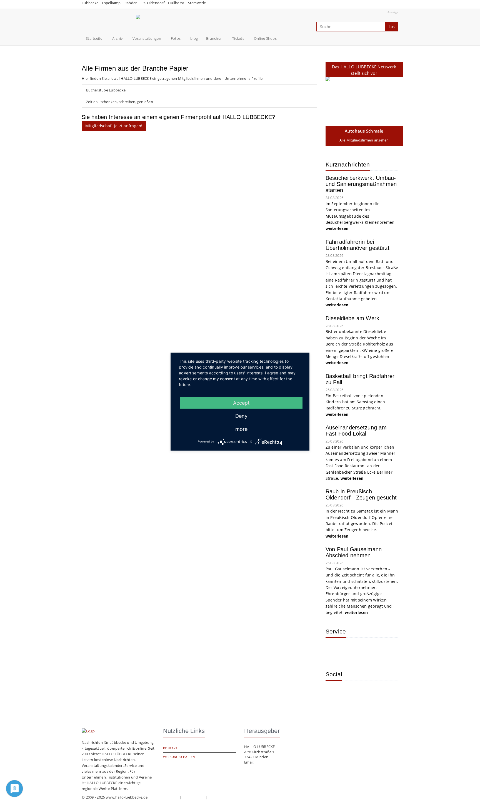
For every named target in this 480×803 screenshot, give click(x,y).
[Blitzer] (352, 650)
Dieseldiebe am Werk (352, 318)
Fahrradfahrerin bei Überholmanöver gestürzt (358, 245)
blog (194, 38)
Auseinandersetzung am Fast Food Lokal (356, 430)
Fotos (176, 38)
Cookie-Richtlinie (222, 797)
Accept (241, 403)
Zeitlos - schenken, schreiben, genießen (119, 101)
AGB (175, 797)
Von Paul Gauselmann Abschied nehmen (354, 552)
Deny (241, 416)
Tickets (238, 38)
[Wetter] (334, 650)
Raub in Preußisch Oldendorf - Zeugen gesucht (361, 494)
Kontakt (170, 748)
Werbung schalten (179, 757)
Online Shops (265, 38)
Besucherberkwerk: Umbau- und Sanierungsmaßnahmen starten (361, 184)
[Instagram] (334, 693)
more (241, 429)
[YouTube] (352, 693)
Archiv (117, 38)
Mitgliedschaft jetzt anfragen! (113, 125)
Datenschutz (193, 797)
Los (392, 26)
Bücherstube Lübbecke (106, 90)
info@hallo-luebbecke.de (276, 762)
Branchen (214, 38)
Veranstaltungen (146, 38)
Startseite (94, 38)
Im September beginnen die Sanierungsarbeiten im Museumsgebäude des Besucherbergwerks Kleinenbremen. (361, 216)
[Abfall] (370, 650)
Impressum (158, 797)
